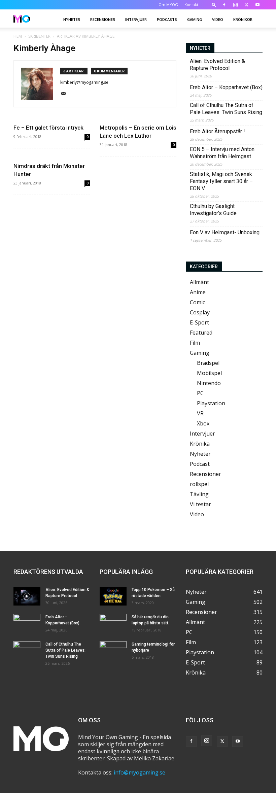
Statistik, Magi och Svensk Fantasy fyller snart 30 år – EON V (221, 181)
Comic (197, 302)
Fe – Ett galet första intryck (48, 127)
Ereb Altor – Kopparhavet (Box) (226, 87)
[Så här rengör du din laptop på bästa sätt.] (113, 623)
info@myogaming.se (139, 772)
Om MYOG (168, 4)
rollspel (199, 484)
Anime (198, 292)
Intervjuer (136, 19)
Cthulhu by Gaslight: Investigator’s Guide (213, 209)
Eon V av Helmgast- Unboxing (225, 232)
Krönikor (242, 19)
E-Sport (199, 322)
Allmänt (199, 282)
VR (200, 413)
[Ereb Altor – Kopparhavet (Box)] (26, 623)
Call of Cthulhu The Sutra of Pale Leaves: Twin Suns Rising (226, 108)
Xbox (203, 423)
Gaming (194, 19)
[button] (214, 4)
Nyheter (71, 19)
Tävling (199, 494)
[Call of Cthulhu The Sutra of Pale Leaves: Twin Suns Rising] (26, 650)
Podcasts (167, 19)
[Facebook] (224, 4)
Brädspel (208, 363)
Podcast (200, 464)
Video (217, 19)
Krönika (200, 443)
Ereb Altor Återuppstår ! (217, 131)
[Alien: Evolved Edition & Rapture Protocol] (26, 596)
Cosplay (200, 312)
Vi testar (200, 504)
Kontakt (191, 4)
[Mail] (65, 94)
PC (200, 393)
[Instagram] (235, 4)
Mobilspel (209, 373)
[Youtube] (257, 4)
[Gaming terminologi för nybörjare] (113, 650)
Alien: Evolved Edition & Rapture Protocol (217, 64)
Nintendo (209, 383)
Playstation (211, 403)
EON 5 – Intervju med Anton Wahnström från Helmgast (222, 153)
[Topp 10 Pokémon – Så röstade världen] (113, 596)
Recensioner (102, 19)
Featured (201, 332)
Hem (17, 36)
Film (195, 342)
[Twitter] (246, 4)
